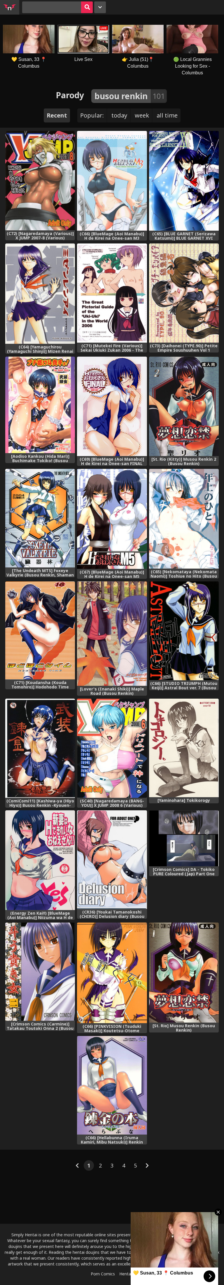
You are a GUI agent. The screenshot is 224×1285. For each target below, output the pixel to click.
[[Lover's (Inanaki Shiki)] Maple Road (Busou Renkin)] (112, 633)
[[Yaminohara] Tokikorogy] (184, 748)
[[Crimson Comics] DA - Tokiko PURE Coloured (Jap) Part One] (184, 838)
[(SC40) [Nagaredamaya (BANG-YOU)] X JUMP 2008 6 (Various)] (112, 748)
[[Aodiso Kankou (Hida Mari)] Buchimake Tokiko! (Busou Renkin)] (40, 405)
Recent (57, 115)
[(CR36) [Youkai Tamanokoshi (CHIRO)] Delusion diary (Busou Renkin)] (112, 859)
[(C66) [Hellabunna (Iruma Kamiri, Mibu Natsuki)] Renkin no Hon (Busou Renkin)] (112, 1085)
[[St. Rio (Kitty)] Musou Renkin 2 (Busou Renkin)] (184, 406)
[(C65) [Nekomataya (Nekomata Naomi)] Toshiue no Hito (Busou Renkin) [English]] (184, 519)
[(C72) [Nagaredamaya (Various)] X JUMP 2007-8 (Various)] (40, 180)
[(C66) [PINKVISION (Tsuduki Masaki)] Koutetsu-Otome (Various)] (112, 973)
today (119, 115)
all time (167, 115)
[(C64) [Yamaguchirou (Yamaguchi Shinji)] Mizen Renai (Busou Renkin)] (40, 293)
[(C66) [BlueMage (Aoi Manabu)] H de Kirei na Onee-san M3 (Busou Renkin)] (112, 181)
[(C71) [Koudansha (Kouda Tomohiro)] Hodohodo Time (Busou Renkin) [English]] (40, 630)
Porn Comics (103, 1274)
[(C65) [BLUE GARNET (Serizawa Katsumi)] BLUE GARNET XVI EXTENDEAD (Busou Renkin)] (184, 181)
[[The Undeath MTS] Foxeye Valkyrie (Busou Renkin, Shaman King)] (40, 518)
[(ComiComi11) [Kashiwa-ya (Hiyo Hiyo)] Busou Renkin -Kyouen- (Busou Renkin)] (40, 748)
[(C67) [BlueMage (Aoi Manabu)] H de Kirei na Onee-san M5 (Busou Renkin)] (112, 519)
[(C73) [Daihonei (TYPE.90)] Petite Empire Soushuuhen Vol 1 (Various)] (184, 293)
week (142, 115)
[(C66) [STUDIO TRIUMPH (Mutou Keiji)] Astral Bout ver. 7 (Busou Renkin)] (184, 630)
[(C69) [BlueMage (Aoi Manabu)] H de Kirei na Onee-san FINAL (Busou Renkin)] (112, 406)
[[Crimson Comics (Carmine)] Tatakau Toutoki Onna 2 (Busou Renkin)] (40, 972)
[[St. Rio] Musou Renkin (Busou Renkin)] (184, 973)
